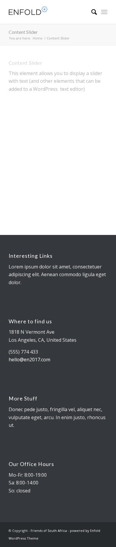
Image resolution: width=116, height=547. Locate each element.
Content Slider (23, 32)
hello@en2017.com (29, 359)
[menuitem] (91, 12)
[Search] (91, 12)
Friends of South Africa (49, 530)
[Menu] (104, 12)
